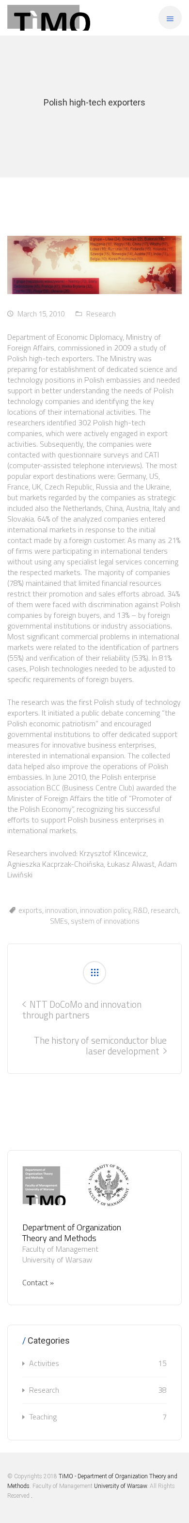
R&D (140, 910)
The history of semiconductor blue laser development (100, 1045)
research (164, 910)
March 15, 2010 (40, 313)
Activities (98, 1363)
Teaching (98, 1416)
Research (101, 313)
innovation (61, 910)
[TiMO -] (49, 18)
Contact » (38, 1282)
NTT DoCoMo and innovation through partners (82, 1009)
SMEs (59, 921)
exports (30, 910)
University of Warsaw (120, 1486)
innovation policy (105, 910)
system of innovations (105, 921)
